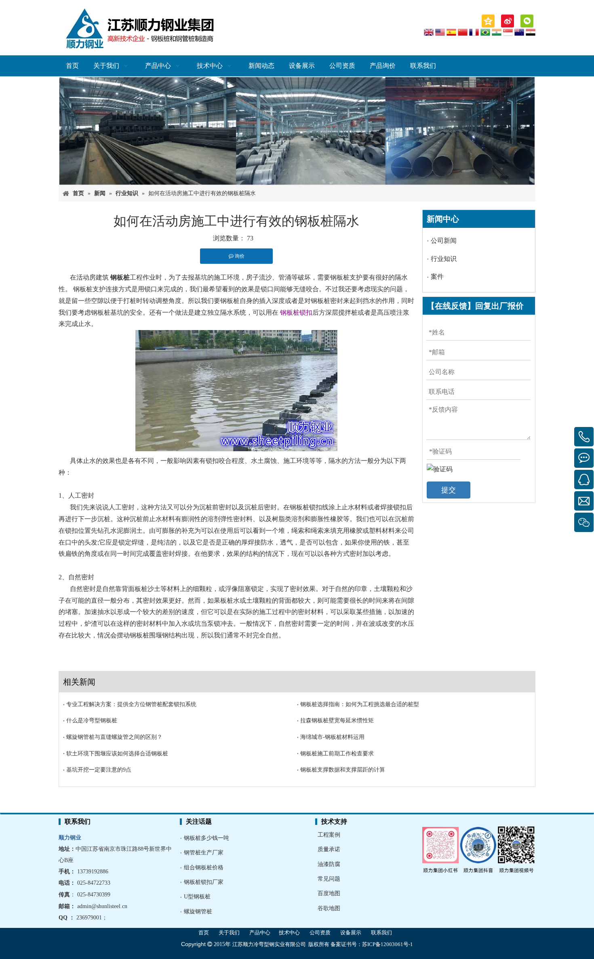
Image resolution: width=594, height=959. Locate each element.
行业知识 (444, 258)
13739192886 (92, 872)
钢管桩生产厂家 (203, 853)
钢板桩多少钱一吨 (206, 838)
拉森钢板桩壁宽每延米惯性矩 (337, 720)
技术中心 (289, 933)
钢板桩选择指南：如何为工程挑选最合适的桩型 (359, 704)
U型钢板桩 (197, 897)
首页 (203, 933)
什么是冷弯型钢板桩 (91, 720)
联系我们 (381, 933)
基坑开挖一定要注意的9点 (98, 770)
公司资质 (320, 933)
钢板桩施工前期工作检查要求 (337, 754)
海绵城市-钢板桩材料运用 (332, 737)
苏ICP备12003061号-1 (387, 944)
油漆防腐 (329, 864)
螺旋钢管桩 (198, 912)
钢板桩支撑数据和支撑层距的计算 (342, 770)
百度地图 (329, 893)
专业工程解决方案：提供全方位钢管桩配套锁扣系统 (131, 704)
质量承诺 (329, 849)
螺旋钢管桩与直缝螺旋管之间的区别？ (114, 737)
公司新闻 (444, 240)
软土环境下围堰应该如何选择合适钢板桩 (117, 754)
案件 (437, 276)
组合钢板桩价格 (203, 867)
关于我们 (229, 933)
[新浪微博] (507, 21)
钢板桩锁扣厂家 (203, 882)
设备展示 (350, 933)
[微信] (526, 21)
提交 (448, 490)
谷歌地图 (329, 908)
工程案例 (329, 835)
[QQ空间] (488, 21)
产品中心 (259, 933)
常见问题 (329, 879)
